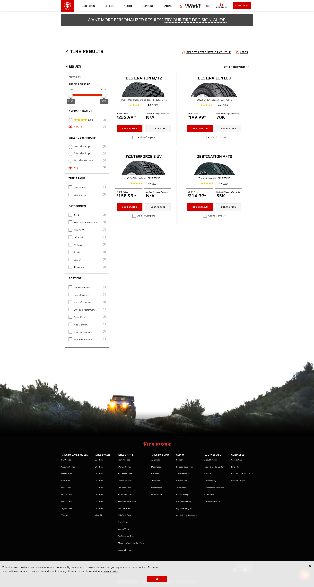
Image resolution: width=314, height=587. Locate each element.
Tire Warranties (183, 474)
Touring (77, 252)
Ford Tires (65, 481)
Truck (76, 215)
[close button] (310, 566)
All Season (79, 245)
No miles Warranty (83, 160)
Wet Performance (83, 340)
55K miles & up (82, 153)
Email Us (235, 467)
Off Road (78, 237)
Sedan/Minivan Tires (127, 502)
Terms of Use (182, 488)
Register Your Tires (184, 467)
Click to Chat (236, 460)
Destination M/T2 (144, 78)
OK (157, 579)
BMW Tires (66, 460)
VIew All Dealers (238, 481)
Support (147, 6)
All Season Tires (125, 474)
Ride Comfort (80, 325)
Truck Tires (123, 523)
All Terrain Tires (125, 495)
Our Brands (209, 495)
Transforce (155, 481)
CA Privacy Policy (183, 502)
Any (76, 167)
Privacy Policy (182, 495)
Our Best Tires (124, 467)
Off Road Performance (85, 310)
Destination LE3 (214, 78)
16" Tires (99, 495)
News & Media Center (214, 467)
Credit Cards (181, 481)
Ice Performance (82, 302)
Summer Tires (124, 509)
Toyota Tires (66, 509)
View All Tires (124, 460)
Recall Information (212, 502)
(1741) (154, 105)
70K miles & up (82, 146)
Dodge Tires (66, 474)
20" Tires (99, 467)
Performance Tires (126, 536)
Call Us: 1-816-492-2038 (242, 474)
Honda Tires (66, 495)
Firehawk (155, 474)
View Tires (242, 5)
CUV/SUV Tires (124, 515)
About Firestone (211, 460)
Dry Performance (82, 288)
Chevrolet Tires (68, 467)
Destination (79, 188)
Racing (168, 6)
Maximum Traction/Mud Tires (131, 543)
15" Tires (99, 502)
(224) (225, 183)
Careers (207, 474)
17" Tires (99, 488)
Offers (109, 6)
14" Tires (99, 509)
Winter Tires (123, 529)
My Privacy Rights (184, 509)
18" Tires (99, 481)
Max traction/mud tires (85, 223)
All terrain (79, 267)
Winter (77, 260)
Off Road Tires (124, 488)
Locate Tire (158, 129)
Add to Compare (146, 137)
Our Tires (88, 6)
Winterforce (80, 195)
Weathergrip (156, 488)
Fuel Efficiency (81, 295)
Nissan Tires (66, 502)
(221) (154, 183)
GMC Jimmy (221, 7)
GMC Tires (66, 488)
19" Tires (99, 474)
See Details (129, 129)
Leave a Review (125, 550)
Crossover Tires (124, 481)
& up (90, 120)
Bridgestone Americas (214, 488)
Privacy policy (111, 571)
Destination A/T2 (214, 157)
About (128, 6)
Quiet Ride (79, 317)
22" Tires (99, 460)
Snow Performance (83, 332)
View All (78, 127)
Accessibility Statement (186, 515)
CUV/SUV (79, 230)
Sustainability (210, 481)
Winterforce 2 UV (144, 157)
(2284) (225, 105)
